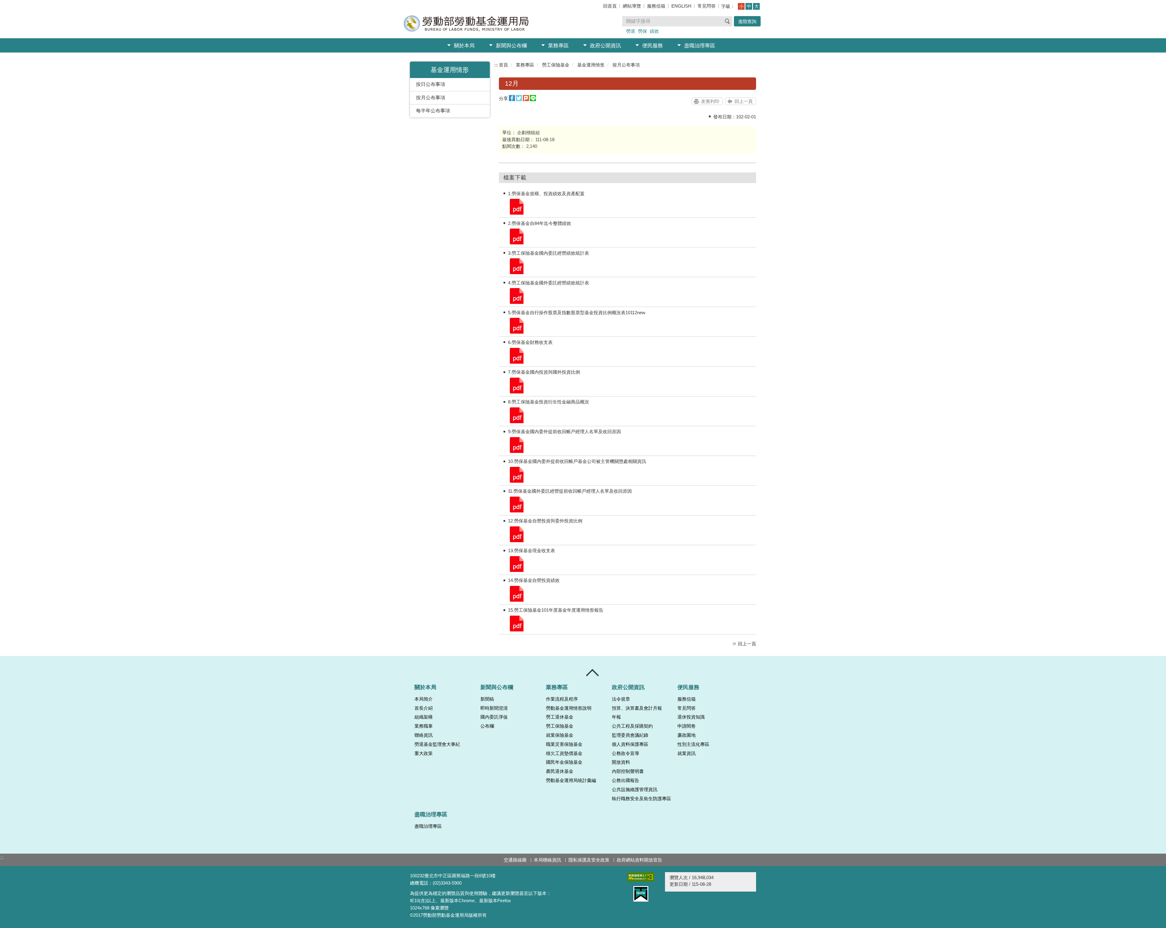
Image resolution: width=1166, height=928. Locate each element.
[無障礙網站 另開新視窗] (641, 877)
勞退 (630, 31)
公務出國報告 (625, 780)
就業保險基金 (559, 735)
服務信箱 (656, 5)
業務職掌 (423, 726)
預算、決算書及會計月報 (637, 708)
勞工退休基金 (559, 717)
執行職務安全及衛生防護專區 (641, 798)
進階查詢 (747, 21)
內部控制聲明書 (628, 771)
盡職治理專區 (699, 46)
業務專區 (558, 46)
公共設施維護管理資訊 (634, 789)
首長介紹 (423, 708)
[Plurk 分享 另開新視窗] (526, 98)
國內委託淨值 (494, 717)
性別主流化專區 (693, 744)
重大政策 (423, 753)
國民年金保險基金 (564, 762)
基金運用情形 (591, 64)
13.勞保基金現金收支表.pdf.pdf (516, 563)
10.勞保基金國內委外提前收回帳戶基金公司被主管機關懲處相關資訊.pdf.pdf (516, 474)
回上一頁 (744, 101)
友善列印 (710, 101)
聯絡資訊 (423, 735)
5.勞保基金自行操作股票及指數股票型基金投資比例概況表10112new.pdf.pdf (516, 325)
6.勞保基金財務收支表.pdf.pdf (516, 355)
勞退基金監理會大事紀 (437, 744)
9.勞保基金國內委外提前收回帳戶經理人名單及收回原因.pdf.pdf (516, 444)
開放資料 (621, 762)
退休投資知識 (691, 717)
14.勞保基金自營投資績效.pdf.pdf (516, 593)
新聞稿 (487, 699)
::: (496, 64)
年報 (616, 717)
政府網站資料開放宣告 (639, 859)
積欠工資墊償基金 (564, 753)
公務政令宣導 (625, 753)
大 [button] (756, 6)
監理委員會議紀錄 (630, 735)
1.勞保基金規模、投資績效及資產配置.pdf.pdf (516, 206)
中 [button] (749, 6)
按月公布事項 (430, 97)
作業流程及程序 (562, 699)
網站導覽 (632, 5)
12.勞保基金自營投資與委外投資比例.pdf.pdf (516, 533)
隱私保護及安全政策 (588, 859)
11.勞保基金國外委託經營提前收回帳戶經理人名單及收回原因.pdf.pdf (516, 504)
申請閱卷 (686, 726)
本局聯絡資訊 (547, 859)
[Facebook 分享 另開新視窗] (512, 98)
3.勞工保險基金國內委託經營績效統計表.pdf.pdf (516, 265)
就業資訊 (686, 753)
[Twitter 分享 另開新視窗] (519, 98)
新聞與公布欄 (511, 46)
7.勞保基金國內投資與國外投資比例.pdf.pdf (516, 385)
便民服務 (652, 46)
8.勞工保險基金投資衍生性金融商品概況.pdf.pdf (516, 414)
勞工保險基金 (555, 64)
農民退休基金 (559, 771)
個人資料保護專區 (630, 744)
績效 (654, 31)
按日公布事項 (430, 84)
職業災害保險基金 (564, 744)
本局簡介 (423, 699)
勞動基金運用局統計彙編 (571, 780)
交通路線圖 (515, 859)
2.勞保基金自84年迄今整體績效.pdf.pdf (516, 236)
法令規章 (621, 699)
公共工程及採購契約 (632, 726)
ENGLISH (681, 5)
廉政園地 (686, 735)
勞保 (642, 31)
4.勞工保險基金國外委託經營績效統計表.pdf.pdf (516, 295)
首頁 (503, 64)
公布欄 (487, 726)
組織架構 (423, 717)
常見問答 (706, 5)
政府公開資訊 (605, 46)
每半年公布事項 (433, 110)
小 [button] (741, 6)
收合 (592, 672)
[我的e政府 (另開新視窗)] (641, 894)
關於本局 (464, 46)
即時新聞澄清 (494, 708)
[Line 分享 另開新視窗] (533, 98)
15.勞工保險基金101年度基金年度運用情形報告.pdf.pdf (516, 623)
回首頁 (610, 5)
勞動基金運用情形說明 (569, 708)
